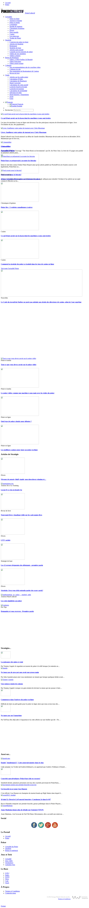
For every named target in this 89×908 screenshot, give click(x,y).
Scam (11, 96)
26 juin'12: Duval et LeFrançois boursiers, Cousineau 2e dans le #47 (26, 799)
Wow (7, 879)
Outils (7, 75)
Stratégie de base (15, 48)
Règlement (13, 46)
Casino (12, 34)
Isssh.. (7, 875)
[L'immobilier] (6, 142)
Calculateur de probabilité (18, 91)
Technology (9, 863)
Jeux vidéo (9, 861)
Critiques (8, 65)
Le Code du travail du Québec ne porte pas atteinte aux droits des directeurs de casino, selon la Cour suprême (41, 302)
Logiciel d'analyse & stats (18, 87)
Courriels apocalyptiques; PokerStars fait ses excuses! (20, 778)
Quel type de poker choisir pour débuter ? (16, 421)
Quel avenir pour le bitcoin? (11, 175)
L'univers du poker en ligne (19, 42)
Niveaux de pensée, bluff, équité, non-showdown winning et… (23, 479)
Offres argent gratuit (16, 63)
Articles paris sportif (16, 50)
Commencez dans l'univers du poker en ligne (17, 700)
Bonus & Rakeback (12, 58)
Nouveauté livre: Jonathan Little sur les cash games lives (21, 515)
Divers (12, 30)
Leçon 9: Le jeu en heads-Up (11, 490)
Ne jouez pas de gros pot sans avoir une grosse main (20, 672)
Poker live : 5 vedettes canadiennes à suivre (16, 207)
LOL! (7, 873)
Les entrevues (14, 36)
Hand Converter (15, 83)
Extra (11, 98)
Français (20, 104)
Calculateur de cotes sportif (19, 85)
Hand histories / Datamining (19, 95)
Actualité (8, 859)
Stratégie (8, 40)
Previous (4, 146)
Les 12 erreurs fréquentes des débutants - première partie (22, 565)
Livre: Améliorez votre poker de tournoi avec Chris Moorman (23, 132)
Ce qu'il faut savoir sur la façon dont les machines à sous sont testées (26, 118)
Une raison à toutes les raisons (12, 684)
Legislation (13, 24)
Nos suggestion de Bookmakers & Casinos (24, 71)
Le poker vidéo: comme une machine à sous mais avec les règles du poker (27, 393)
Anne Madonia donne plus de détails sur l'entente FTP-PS (22, 810)
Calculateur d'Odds (16, 79)
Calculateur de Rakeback (18, 81)
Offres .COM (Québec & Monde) (21, 59)
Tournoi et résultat (16, 21)
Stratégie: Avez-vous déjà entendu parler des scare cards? (22, 590)
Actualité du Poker (11, 847)
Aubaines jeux (10, 865)
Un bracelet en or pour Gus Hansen (14, 789)
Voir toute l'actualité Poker (10, 268)
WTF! (7, 877)
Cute (6, 881)
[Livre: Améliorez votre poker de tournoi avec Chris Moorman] (23, 128)
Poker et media (15, 22)
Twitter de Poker (15, 38)
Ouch (7, 883)
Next (9, 146)
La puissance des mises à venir (12, 662)
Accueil (8, 3)
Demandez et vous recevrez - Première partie (17, 611)
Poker (7, 5)
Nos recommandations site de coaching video (25, 67)
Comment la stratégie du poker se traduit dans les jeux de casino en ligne (27, 264)
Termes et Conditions (12, 891)
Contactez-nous (10, 893)
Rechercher (9, 110)
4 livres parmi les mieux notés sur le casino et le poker (20, 179)
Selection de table (16, 93)
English (19, 106)
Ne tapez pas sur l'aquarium (11, 715)
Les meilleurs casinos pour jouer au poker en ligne (19, 450)
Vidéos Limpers (15, 56)
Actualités (8, 17)
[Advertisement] (44, 331)
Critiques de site (15, 69)
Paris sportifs (14, 32)
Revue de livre (15, 73)
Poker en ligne (14, 19)
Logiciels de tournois (17, 89)
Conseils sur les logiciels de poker (21, 52)
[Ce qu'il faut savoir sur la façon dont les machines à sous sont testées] (25, 114)
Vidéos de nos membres (18, 54)
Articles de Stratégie (16, 44)
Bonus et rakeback (11, 850)
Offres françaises (15, 61)
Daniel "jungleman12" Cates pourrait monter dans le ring (22, 763)
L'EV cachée (5, 540)
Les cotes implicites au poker (11, 601)
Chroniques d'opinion (17, 28)
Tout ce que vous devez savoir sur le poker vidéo (18, 365)
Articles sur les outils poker (19, 77)
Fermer (3, 906)
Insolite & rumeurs (16, 26)
